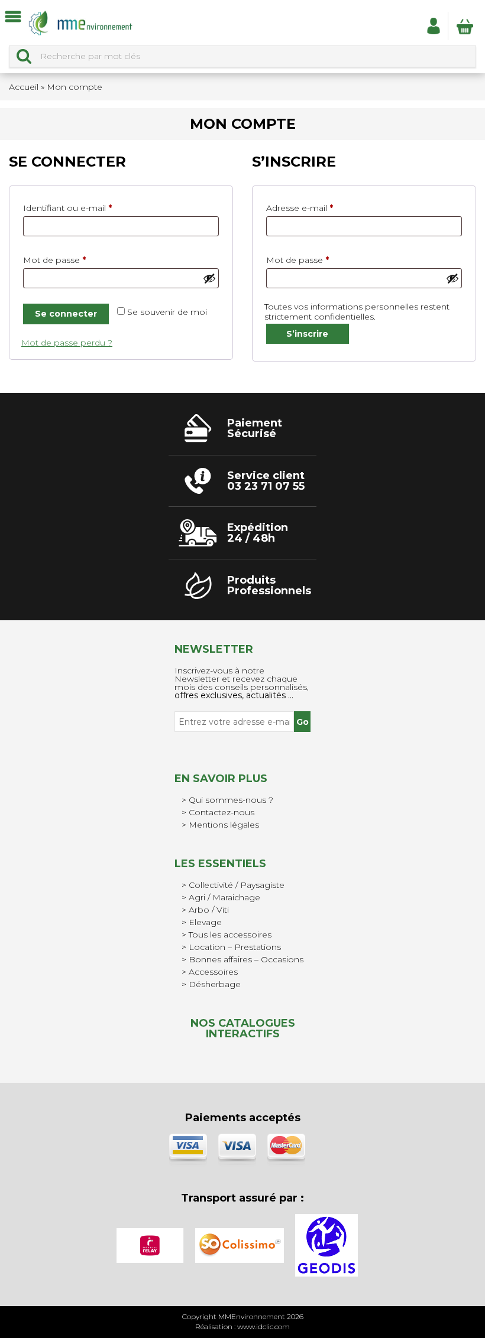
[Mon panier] (465, 26)
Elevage (205, 922)
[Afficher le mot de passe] (209, 278)
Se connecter (66, 313)
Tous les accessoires (230, 934)
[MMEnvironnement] (81, 22)
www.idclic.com (263, 1326)
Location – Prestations (235, 947)
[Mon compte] (433, 25)
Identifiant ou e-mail (90, 207)
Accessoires (213, 972)
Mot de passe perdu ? (66, 342)
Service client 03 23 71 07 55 (266, 481)
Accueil (23, 87)
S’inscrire (307, 333)
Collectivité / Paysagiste (236, 885)
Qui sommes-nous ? (231, 800)
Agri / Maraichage (224, 897)
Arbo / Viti (209, 910)
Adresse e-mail (322, 207)
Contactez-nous (221, 812)
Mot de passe (77, 259)
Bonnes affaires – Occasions (246, 959)
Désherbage (215, 984)
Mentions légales (224, 825)
